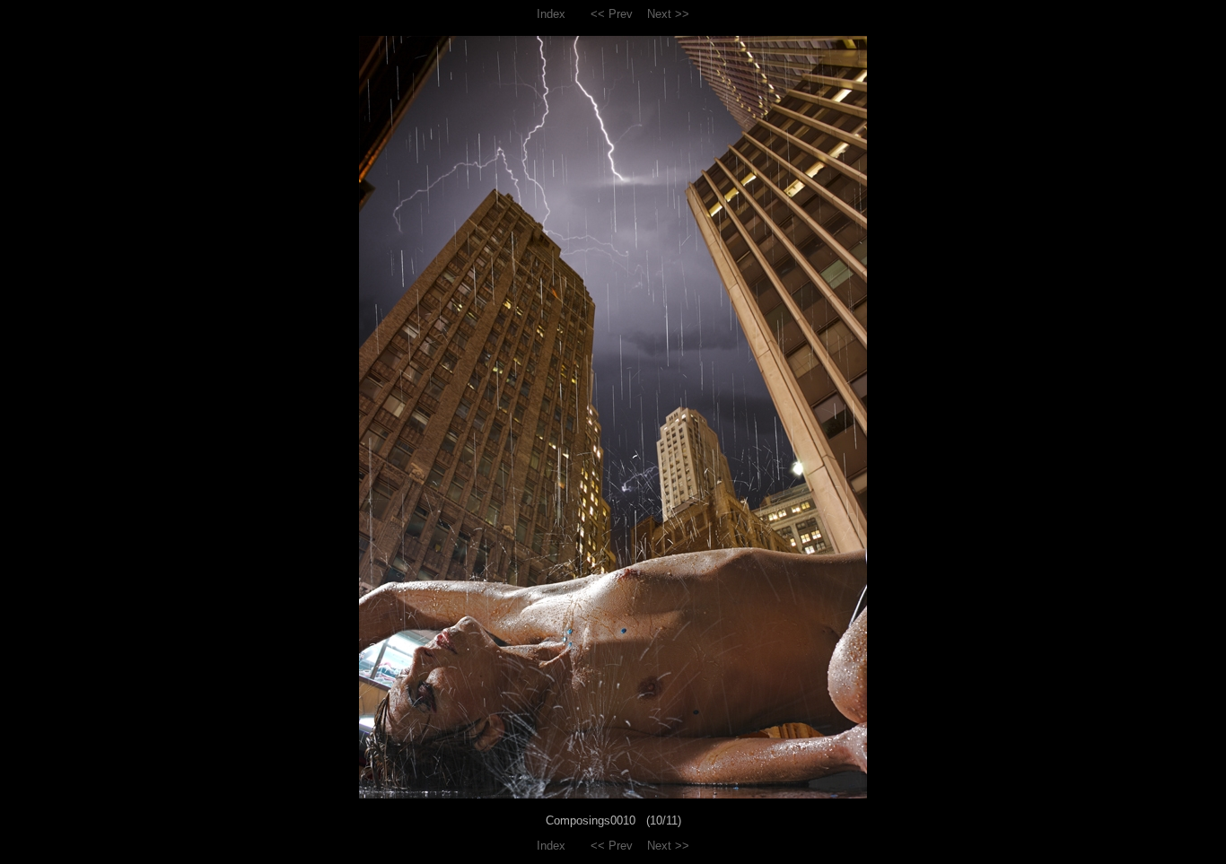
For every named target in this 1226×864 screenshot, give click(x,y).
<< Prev (612, 14)
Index (551, 14)
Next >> (668, 14)
